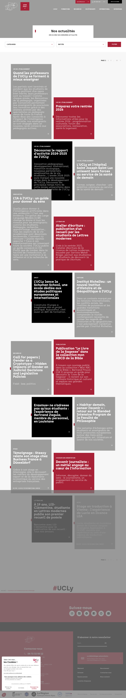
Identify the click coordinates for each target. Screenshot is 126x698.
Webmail (80, 668)
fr (104, 1)
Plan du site (93, 694)
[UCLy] (11, 6)
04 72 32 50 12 (35, 653)
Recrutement (104, 668)
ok (105, 643)
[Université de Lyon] (17, 695)
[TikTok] (79, 613)
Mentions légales (82, 694)
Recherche (77, 9)
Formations (65, 9)
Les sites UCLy (81, 1)
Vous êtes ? (25, 5)
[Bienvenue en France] (60, 695)
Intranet (80, 672)
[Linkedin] (86, 613)
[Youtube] (101, 613)
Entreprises (118, 9)
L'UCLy (55, 9)
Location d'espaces (84, 681)
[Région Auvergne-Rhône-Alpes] (43, 695)
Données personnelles (106, 694)
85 (117, 60)
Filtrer (114, 44)
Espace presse (82, 676)
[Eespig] (26, 695)
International (104, 9)
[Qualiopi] (69, 695)
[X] (108, 613)
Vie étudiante (90, 9)
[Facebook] (94, 613)
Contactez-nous (105, 672)
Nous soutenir (115, 1)
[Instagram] (72, 613)
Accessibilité (118, 694)
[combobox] (29, 44)
